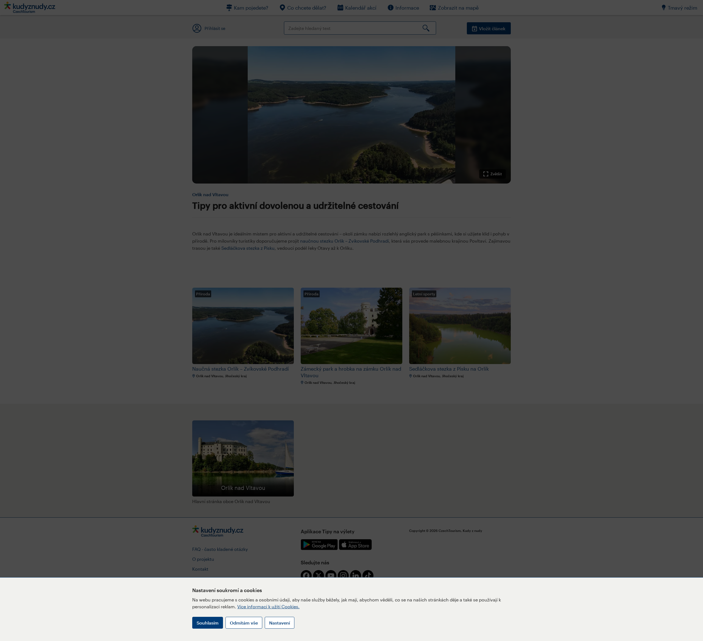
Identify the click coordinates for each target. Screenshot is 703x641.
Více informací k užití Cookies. (268, 606)
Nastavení (279, 622)
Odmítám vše (244, 622)
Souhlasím (208, 622)
